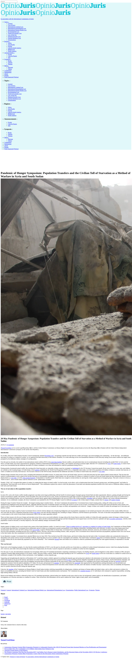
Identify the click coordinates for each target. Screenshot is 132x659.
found (98, 537)
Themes (97, 590)
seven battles (36, 530)
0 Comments (10, 445)
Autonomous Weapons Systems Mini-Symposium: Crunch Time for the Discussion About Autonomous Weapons (36, 653)
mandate (56, 563)
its (72, 500)
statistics (37, 470)
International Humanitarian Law (56, 590)
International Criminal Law (19, 590)
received (118, 561)
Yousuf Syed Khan (6, 448)
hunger (3, 614)
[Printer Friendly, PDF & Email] (7, 583)
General (8, 590)
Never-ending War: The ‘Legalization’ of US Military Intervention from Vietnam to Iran (29, 649)
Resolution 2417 (49, 455)
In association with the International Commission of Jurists (17, 19)
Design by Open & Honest (17, 656)
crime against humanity (28, 478)
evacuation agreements (115, 519)
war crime (102, 471)
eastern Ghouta (115, 500)
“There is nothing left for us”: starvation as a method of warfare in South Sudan (88, 526)
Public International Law (81, 590)
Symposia (91, 590)
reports (75, 500)
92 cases (68, 559)
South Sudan (117, 463)
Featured (3, 590)
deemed (57, 539)
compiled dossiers (85, 571)
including (89, 498)
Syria (109, 463)
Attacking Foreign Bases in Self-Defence (16, 650)
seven (34, 512)
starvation (8, 614)
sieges (38, 512)
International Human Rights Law (37, 590)
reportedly (77, 563)
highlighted (76, 468)
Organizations (70, 590)
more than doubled (56, 462)
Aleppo (106, 500)
